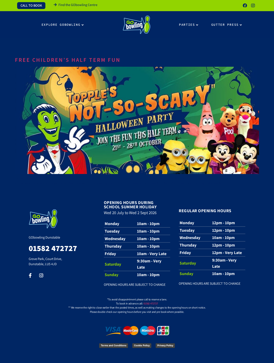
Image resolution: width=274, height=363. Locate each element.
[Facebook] (245, 6)
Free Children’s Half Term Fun (68, 59)
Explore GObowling (61, 25)
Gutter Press (225, 25)
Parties (187, 25)
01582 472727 (150, 303)
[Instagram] (253, 6)
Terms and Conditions (113, 345)
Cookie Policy (142, 345)
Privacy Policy (165, 345)
